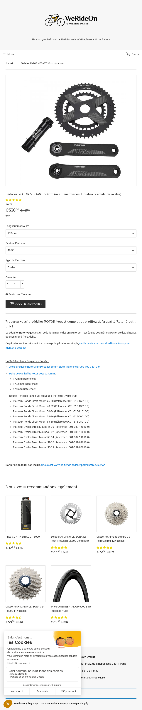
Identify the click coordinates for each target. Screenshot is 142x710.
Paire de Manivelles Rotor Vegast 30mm (32, 373)
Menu (10, 54)
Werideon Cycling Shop (26, 703)
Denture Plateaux (15, 243)
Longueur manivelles (17, 226)
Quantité (11, 277)
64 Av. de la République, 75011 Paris (105, 663)
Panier (135, 54)
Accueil (9, 63)
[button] (14, 200)
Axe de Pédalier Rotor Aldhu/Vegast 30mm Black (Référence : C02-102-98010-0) (55, 366)
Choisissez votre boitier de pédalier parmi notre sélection (73, 465)
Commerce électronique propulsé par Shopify (64, 703)
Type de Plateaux (15, 260)
